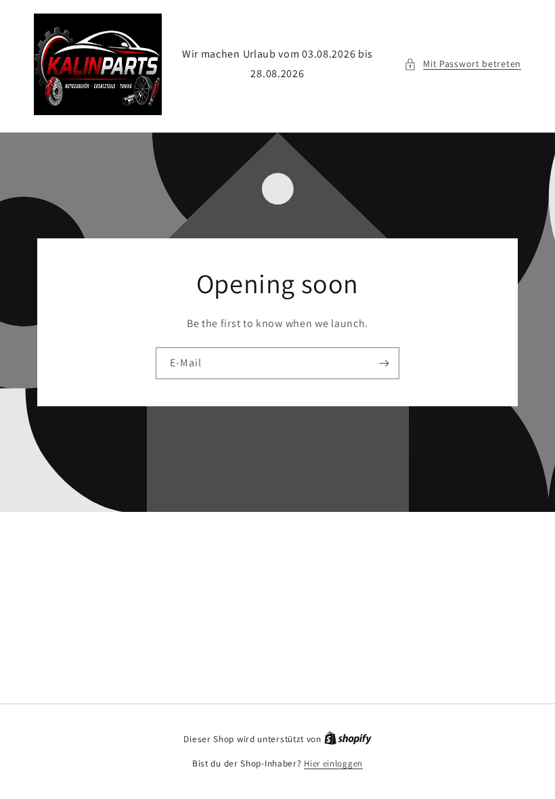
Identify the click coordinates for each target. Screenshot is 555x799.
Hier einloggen (333, 763)
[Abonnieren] (384, 363)
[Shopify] (348, 739)
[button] (462, 64)
